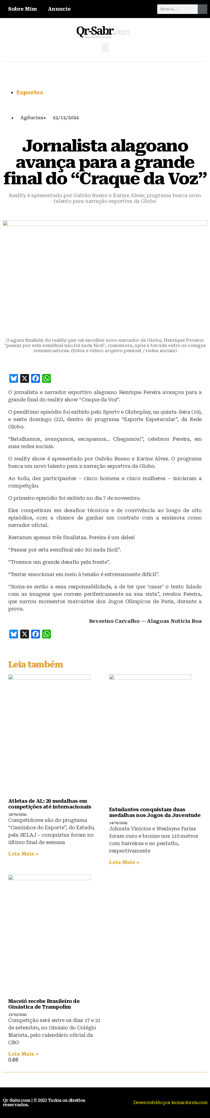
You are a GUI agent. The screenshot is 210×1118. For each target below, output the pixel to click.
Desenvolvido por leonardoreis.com (170, 1102)
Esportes (29, 92)
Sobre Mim (22, 9)
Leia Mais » (23, 854)
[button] (105, 47)
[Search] (202, 9)
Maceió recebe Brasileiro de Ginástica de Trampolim (44, 1004)
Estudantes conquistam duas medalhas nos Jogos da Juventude (154, 812)
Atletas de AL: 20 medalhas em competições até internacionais (49, 804)
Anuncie (59, 9)
